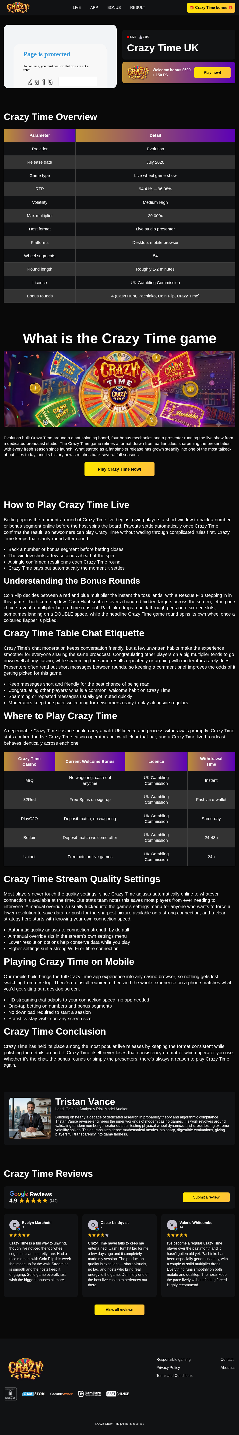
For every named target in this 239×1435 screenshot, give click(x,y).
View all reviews (119, 1310)
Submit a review (206, 1197)
